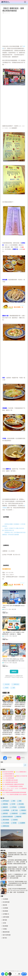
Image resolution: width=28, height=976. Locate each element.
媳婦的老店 (16, 684)
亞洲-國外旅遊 (6, 902)
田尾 (20, 801)
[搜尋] (25, 765)
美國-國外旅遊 (6, 932)
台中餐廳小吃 (6, 914)
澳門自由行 (6, 801)
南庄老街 (7, 684)
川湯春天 (23, 813)
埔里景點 (5, 804)
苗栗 (13, 687)
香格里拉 (23, 810)
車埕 (14, 801)
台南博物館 (6, 810)
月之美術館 (6, 823)
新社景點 (21, 804)
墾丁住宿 (15, 810)
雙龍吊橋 (18, 816)
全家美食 (15, 820)
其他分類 (5, 905)
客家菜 (6, 687)
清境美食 (22, 807)
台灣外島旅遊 (6, 917)
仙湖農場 (22, 823)
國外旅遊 (5, 920)
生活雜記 (5, 929)
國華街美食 (6, 826)
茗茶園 (14, 823)
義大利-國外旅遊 (6, 935)
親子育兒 (5, 938)
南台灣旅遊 (5, 911)
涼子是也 (12, 971)
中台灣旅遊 (5, 899)
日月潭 (13, 804)
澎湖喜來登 (15, 813)
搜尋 (2, 762)
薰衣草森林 (6, 820)
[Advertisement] (14, 30)
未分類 (4, 923)
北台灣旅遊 (5, 908)
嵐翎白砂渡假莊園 (8, 816)
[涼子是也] (5, 2)
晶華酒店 (5, 813)
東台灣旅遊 (5, 926)
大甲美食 (14, 807)
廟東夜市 (5, 807)
